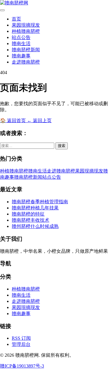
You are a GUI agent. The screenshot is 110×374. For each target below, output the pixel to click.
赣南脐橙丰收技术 (30, 220)
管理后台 (21, 344)
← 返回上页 (39, 120)
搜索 (61, 146)
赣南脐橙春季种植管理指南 (40, 201)
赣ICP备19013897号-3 (22, 365)
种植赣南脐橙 (26, 31)
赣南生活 (21, 43)
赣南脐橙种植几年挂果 (35, 207)
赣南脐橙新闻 (26, 49)
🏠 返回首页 (13, 120)
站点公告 (21, 37)
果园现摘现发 (26, 25)
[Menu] (2, 10)
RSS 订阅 (21, 338)
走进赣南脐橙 (26, 61)
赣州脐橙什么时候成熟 (35, 226)
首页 (16, 18)
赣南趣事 (21, 55)
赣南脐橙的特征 (28, 213)
